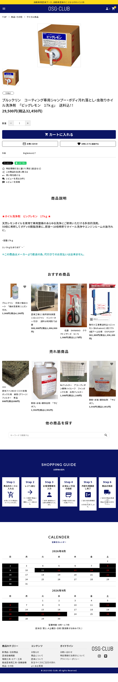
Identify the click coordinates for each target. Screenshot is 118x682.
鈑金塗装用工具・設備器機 (14, 662)
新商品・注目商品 (10, 652)
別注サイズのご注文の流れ (43, 662)
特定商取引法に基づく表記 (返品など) (21, 168)
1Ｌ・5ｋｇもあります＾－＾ (13, 247)
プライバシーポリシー (70, 659)
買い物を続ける (11, 175)
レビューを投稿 (11, 181)
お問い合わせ (30, 144)
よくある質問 (37, 665)
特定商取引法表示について (72, 655)
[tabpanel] (59, 45)
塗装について (37, 659)
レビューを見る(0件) (13, 178)
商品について (37, 655)
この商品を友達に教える (15, 171)
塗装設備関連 (8, 655)
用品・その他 (8, 665)
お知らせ (35, 652)
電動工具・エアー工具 (12, 659)
